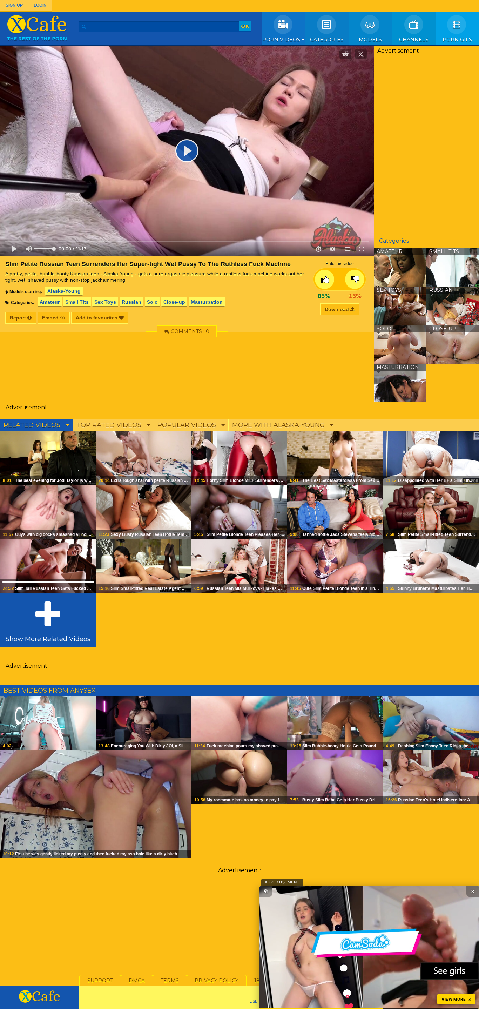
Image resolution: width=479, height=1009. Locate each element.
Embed (51, 318)
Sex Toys (105, 302)
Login (40, 5)
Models (370, 39)
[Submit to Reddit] (345, 54)
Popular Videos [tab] (187, 425)
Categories (327, 39)
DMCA (137, 980)
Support (100, 980)
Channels (414, 39)
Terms (170, 980)
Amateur (50, 302)
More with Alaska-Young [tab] (279, 425)
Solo (152, 302)
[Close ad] (472, 891)
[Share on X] (361, 54)
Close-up (174, 302)
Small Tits (77, 302)
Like (324, 279)
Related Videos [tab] (33, 425)
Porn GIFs (457, 39)
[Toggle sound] (265, 891)
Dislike (354, 279)
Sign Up (14, 5)
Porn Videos (282, 39)
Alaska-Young (64, 291)
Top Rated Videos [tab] (109, 425)
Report (18, 318)
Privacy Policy (216, 980)
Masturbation (207, 302)
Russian (131, 302)
